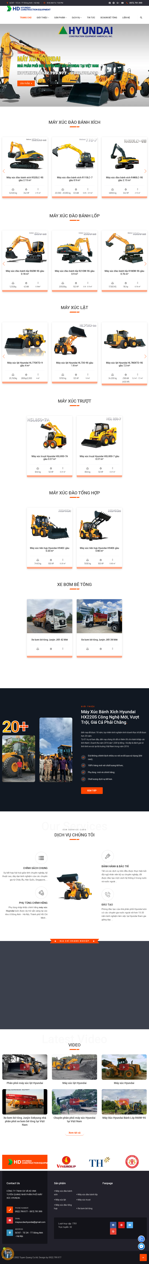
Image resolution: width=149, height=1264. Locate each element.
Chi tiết (25, 160)
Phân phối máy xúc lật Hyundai (25, 1083)
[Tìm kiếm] (141, 17)
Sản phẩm (59, 17)
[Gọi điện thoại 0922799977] (11, 1210)
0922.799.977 (21, 1211)
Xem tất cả (74, 1132)
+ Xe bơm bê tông (84, 1208)
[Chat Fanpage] (141, 1247)
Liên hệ (126, 17)
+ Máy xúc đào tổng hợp (63, 1207)
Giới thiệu (42, 17)
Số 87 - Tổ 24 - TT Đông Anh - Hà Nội (24, 3)
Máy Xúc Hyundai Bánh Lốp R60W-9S (124, 1117)
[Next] (145, 171)
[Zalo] (141, 1239)
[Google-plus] (118, 3)
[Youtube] (122, 3)
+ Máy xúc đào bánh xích (63, 1193)
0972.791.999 (135, 3)
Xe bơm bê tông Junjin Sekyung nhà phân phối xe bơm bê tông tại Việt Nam (24, 1121)
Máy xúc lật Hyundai (74, 1083)
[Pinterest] (114, 3)
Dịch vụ (76, 17)
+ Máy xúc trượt (83, 1200)
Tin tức (91, 17)
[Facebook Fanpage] (110, 3)
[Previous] (3, 171)
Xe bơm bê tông (108, 17)
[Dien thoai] (7, 1254)
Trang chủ (25, 17)
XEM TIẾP (92, 790)
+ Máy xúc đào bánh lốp (87, 1194)
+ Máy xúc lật (60, 1200)
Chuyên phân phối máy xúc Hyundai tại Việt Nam (74, 1119)
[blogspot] (113, 1231)
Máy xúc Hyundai (124, 1083)
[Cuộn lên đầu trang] (143, 1257)
